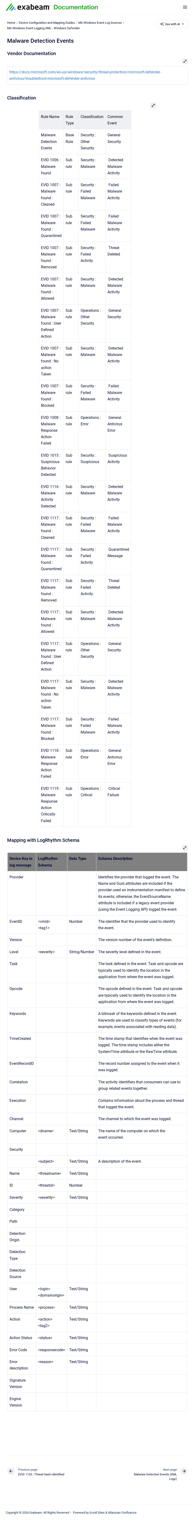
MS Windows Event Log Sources (100, 22)
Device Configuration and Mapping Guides (47, 22)
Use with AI (172, 24)
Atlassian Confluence (122, 1512)
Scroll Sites (97, 1512)
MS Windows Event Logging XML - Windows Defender (43, 28)
